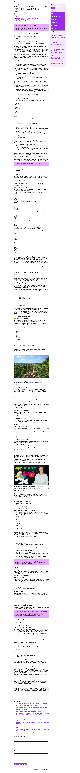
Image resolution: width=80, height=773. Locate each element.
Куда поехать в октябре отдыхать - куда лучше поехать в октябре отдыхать (32, 717)
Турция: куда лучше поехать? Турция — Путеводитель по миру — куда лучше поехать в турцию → (40, 733)
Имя (15, 750)
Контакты (40, 771)
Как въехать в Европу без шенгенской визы (23, 22)
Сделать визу (53, 28)
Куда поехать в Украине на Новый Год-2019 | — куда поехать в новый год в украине (58, 34)
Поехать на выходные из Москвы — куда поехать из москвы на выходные (57, 58)
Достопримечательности (56, 16)
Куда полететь (54, 22)
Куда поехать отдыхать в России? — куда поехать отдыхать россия (57, 45)
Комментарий (16, 741)
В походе (53, 13)
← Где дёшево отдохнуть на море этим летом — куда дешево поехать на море (21, 733)
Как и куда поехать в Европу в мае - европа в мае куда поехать (29, 711)
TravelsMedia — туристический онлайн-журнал (23, 16)
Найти (53, 8)
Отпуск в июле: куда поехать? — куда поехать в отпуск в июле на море (58, 38)
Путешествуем (54, 25)
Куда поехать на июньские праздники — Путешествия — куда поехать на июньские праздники (57, 54)
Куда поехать (53, 19)
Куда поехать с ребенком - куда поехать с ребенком (26, 705)
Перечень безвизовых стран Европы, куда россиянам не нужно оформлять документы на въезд (31, 20)
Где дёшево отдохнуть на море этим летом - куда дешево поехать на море (31, 703)
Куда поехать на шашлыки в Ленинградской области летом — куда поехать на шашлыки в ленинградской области (58, 49)
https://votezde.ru (39, 769)
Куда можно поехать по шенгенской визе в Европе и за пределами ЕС (27, 18)
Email (15, 755)
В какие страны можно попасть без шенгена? (23, 19)
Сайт (14, 759)
